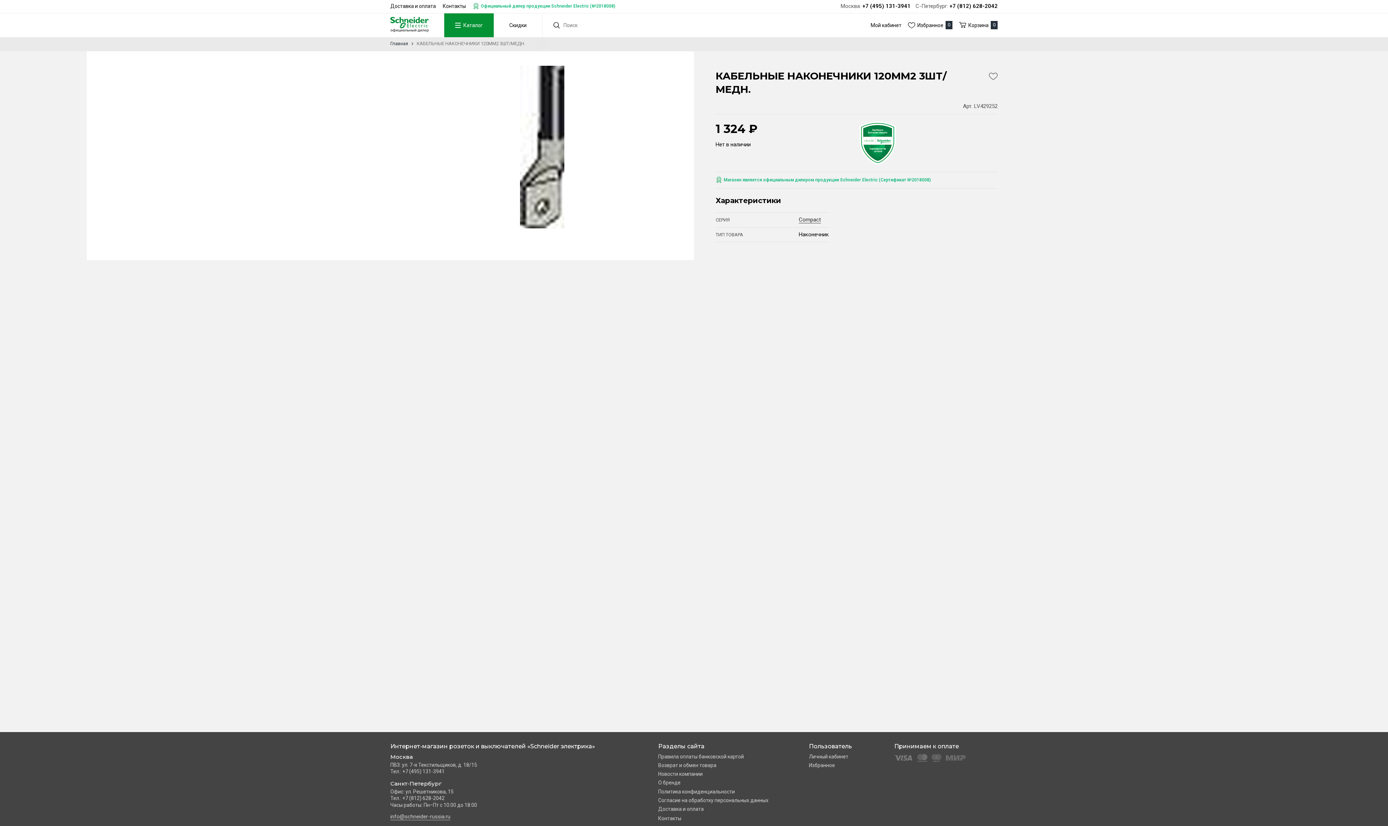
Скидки (518, 25)
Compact (810, 219)
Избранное (822, 765)
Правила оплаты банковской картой (701, 757)
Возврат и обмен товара (687, 765)
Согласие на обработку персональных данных (713, 800)
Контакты (454, 6)
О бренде (669, 783)
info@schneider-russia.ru (420, 816)
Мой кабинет (886, 25)
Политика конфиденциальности (696, 792)
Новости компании (680, 774)
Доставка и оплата (413, 6)
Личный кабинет (828, 757)
